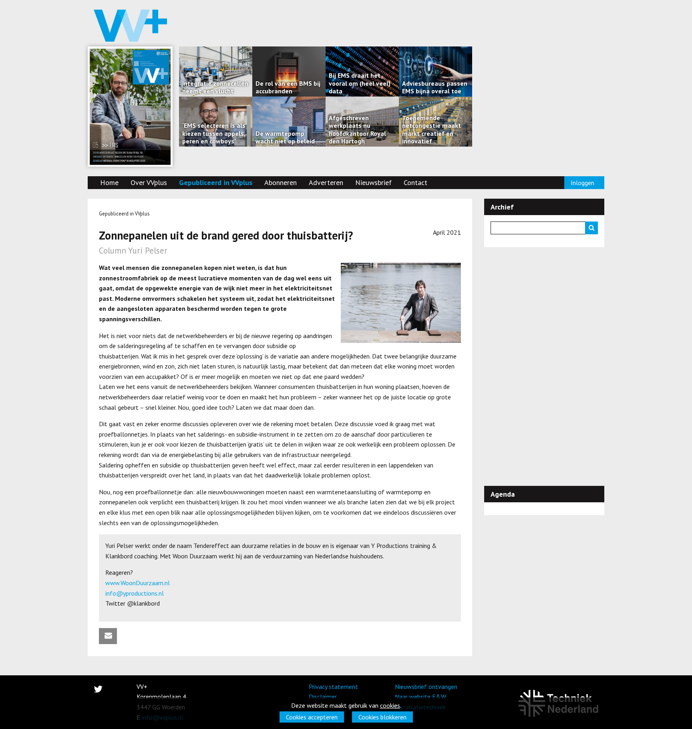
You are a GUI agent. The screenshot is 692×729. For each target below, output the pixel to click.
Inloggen (582, 183)
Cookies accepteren (312, 717)
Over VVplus (149, 182)
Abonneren (280, 182)
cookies (390, 705)
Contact (415, 182)
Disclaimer (323, 697)
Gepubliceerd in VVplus (215, 182)
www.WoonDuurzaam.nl (137, 583)
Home (109, 182)
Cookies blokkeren (382, 717)
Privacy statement (333, 687)
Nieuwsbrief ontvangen (426, 687)
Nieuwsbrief (373, 182)
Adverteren (326, 182)
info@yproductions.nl (134, 593)
